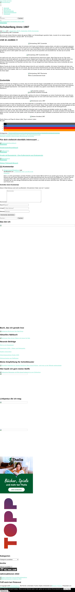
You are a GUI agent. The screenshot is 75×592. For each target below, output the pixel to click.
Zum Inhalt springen (6, 0)
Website (2, 211)
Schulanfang (50, 133)
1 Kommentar (35, 31)
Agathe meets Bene (5, 351)
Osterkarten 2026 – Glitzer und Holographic (12, 348)
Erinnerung (11, 133)
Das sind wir (7, 9)
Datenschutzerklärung (10, 12)
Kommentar (3, 202)
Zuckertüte (57, 133)
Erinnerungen (19, 133)
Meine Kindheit (42, 133)
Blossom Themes (57, 585)
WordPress (3, 587)
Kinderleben (3, 23)
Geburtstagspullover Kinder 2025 (9, 355)
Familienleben (27, 133)
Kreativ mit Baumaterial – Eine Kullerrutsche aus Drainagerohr (21, 155)
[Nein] (9, 591)
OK (65, 589)
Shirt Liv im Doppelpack (7, 345)
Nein (68, 589)
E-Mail (2, 208)
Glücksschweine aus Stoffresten (9, 358)
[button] (5, 124)
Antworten (7, 173)
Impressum (7, 14)
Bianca (4, 31)
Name (2, 205)
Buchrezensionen (9, 11)
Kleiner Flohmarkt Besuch (9, 163)
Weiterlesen (4, 591)
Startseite (6, 8)
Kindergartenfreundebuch (9, 147)
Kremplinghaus (15, 585)
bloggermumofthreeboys (11, 170)
